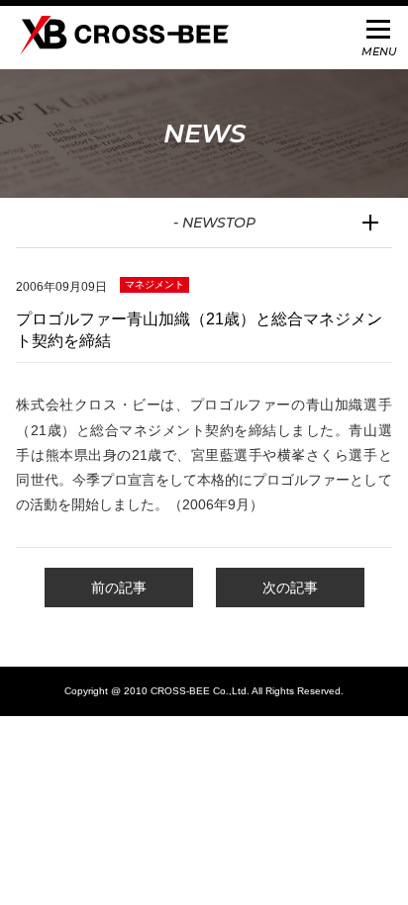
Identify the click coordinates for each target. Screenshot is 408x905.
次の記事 (290, 587)
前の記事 (119, 587)
